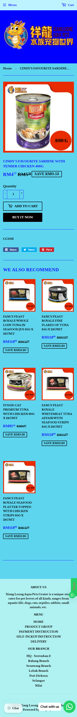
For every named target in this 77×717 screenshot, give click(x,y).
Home (7, 68)
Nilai (38, 685)
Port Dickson (38, 675)
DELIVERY (39, 641)
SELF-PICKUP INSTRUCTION (38, 636)
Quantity (9, 186)
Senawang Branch (38, 666)
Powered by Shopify (37, 709)
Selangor (38, 680)
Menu (12, 5)
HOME (38, 622)
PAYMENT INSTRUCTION (38, 631)
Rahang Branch (38, 661)
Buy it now (22, 217)
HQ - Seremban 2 (38, 656)
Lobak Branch (38, 671)
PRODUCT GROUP (38, 627)
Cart (70, 5)
